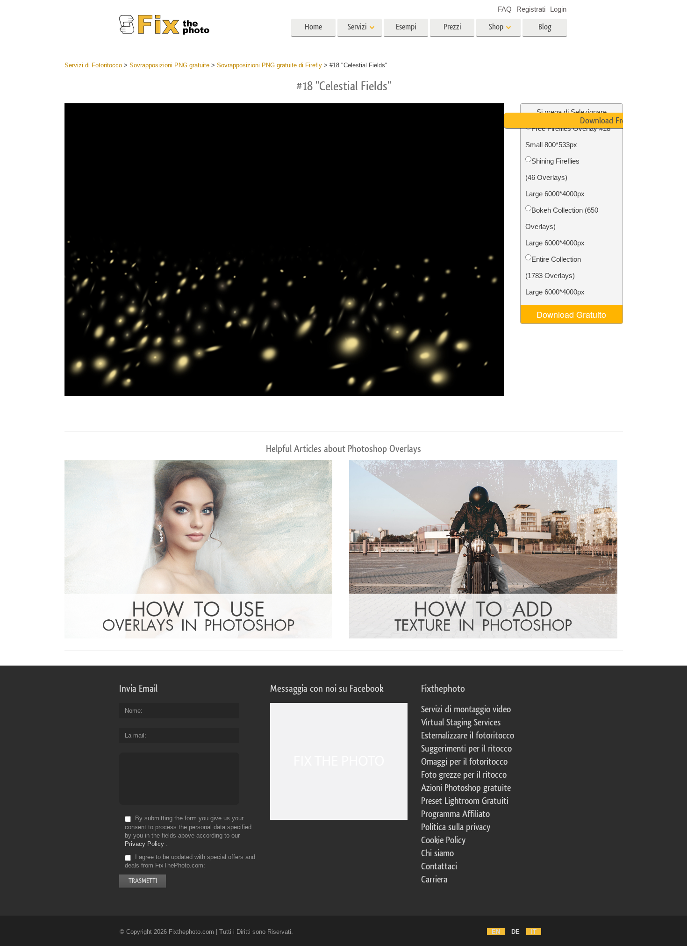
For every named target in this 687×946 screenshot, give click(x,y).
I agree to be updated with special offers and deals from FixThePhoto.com (190, 861)
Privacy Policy (144, 843)
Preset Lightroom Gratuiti (464, 801)
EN (496, 931)
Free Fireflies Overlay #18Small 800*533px (567, 136)
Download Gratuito (571, 314)
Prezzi (452, 27)
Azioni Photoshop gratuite (466, 788)
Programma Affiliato (455, 814)
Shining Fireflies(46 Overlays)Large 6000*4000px (555, 177)
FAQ (505, 9)
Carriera (434, 879)
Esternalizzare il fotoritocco (467, 735)
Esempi (406, 27)
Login (558, 9)
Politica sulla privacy (455, 827)
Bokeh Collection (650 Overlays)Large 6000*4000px (561, 226)
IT (534, 931)
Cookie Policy (443, 840)
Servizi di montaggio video (466, 709)
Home (313, 27)
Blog (544, 27)
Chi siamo (437, 853)
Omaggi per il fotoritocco (464, 762)
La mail (134, 735)
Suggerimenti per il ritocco (466, 748)
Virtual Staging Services (461, 722)
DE (515, 931)
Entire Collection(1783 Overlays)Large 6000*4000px (555, 275)
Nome (133, 710)
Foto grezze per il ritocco (464, 775)
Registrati (530, 9)
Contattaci (439, 866)
